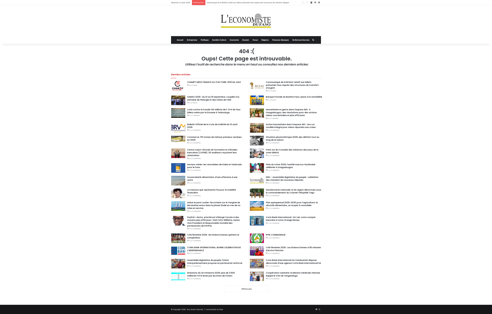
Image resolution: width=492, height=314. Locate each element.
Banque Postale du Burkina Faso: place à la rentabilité (294, 96)
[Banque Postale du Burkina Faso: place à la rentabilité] (257, 100)
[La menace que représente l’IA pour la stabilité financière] (178, 193)
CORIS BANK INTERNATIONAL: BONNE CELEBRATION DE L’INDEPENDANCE (214, 249)
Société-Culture (219, 40)
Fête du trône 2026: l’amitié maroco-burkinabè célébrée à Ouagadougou (290, 166)
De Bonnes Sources (300, 40)
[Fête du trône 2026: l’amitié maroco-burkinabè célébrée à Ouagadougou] (257, 168)
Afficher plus (247, 289)
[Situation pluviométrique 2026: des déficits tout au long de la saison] (257, 140)
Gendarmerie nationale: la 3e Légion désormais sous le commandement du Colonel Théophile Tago (293, 191)
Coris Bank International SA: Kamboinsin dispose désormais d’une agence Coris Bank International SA (293, 261)
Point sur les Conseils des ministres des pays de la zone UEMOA (292, 151)
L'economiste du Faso (214, 309)
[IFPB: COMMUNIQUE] (257, 238)
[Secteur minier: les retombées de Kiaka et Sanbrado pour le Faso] (178, 168)
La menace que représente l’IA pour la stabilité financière (211, 191)
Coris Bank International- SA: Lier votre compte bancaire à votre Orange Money (290, 219)
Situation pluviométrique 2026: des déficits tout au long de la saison (292, 138)
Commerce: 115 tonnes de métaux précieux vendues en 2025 (214, 138)
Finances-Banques (280, 40)
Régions (265, 40)
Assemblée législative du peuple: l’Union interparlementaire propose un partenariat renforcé (214, 261)
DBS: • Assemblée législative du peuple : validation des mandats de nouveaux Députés (292, 178)
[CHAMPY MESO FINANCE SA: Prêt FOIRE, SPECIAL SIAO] (178, 85)
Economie (234, 40)
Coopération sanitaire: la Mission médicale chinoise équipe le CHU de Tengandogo (293, 274)
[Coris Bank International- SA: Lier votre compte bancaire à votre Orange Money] (257, 221)
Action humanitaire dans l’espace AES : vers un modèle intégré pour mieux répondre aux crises (291, 126)
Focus (255, 40)
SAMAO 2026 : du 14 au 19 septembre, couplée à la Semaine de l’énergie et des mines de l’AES (213, 98)
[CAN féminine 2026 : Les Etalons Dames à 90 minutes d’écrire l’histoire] (257, 251)
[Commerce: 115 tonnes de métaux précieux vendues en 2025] (178, 139)
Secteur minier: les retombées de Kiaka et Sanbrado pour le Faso (214, 166)
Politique (205, 40)
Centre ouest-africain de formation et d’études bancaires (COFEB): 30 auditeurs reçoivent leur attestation (212, 152)
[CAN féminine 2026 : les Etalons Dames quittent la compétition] (178, 238)
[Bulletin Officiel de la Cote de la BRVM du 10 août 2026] (178, 128)
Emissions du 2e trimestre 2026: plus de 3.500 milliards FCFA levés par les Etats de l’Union (211, 274)
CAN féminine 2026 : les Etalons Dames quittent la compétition (213, 236)
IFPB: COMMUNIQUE (275, 234)
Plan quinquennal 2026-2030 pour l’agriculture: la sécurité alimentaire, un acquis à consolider (292, 204)
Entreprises (192, 40)
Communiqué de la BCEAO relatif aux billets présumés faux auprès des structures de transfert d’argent (248, 3)
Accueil (180, 40)
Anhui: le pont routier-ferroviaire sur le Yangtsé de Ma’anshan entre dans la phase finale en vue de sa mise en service (213, 205)
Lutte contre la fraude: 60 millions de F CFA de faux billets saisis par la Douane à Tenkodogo (213, 111)
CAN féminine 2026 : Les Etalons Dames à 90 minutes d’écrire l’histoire (293, 249)
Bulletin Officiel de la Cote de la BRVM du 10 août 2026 (212, 126)
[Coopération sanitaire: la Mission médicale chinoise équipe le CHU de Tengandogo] (257, 276)
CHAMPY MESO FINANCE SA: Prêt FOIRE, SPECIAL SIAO (214, 82)
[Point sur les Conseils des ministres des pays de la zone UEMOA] (257, 153)
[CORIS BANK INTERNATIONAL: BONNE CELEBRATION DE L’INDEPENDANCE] (178, 251)
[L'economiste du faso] (246, 19)
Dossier (245, 40)
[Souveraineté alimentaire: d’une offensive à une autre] (178, 180)
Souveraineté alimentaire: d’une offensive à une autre (212, 178)
